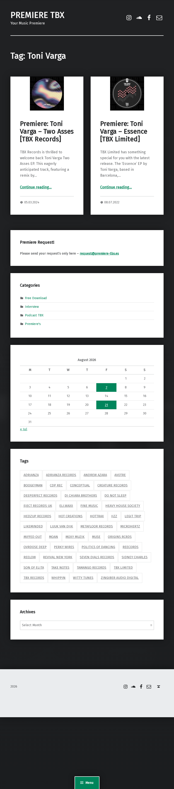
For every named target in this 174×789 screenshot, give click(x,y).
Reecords (130, 547)
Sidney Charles (134, 557)
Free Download (36, 298)
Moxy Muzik (75, 537)
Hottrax (97, 516)
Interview (32, 307)
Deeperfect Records (40, 495)
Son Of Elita (34, 567)
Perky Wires (64, 547)
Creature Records (112, 485)
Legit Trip (133, 516)
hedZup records (37, 516)
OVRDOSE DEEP (35, 547)
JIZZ (114, 516)
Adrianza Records (61, 475)
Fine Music (89, 506)
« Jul (23, 429)
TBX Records (34, 578)
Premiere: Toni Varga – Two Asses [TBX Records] (47, 131)
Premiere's (33, 324)
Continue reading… (36, 187)
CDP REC (56, 485)
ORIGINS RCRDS (120, 537)
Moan (53, 537)
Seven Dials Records (97, 557)
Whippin (58, 578)
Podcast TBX (34, 315)
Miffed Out (33, 537)
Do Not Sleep (115, 495)
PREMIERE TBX (37, 15)
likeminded (33, 526)
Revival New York (57, 557)
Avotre (120, 475)
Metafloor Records (96, 526)
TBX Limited (123, 567)
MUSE (96, 537)
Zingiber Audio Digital (120, 578)
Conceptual (80, 485)
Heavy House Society (122, 506)
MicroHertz (130, 526)
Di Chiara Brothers (81, 495)
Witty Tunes (83, 578)
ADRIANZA (31, 475)
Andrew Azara (95, 475)
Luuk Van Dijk (61, 526)
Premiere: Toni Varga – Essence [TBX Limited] (123, 131)
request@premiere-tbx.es (99, 253)
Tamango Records (91, 567)
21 (106, 405)
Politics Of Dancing (98, 547)
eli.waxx (66, 506)
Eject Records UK (38, 506)
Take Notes (60, 567)
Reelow (30, 557)
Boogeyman (33, 485)
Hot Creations (70, 516)
